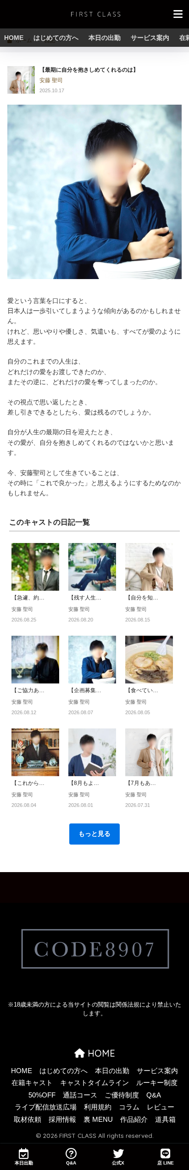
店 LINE (165, 1162)
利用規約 (97, 1107)
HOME (13, 37)
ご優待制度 (122, 1095)
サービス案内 (150, 37)
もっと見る (94, 833)
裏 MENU (98, 1119)
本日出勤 (24, 1162)
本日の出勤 (105, 37)
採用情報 (62, 1119)
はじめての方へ (55, 37)
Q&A (153, 1095)
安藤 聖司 (51, 80)
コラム (129, 1107)
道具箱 (165, 1119)
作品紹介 (134, 1119)
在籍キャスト (32, 1082)
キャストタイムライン (94, 1082)
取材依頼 (27, 1119)
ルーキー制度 (157, 1082)
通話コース (80, 1095)
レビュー (160, 1107)
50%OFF (42, 1095)
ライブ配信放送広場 (46, 1107)
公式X (118, 1162)
